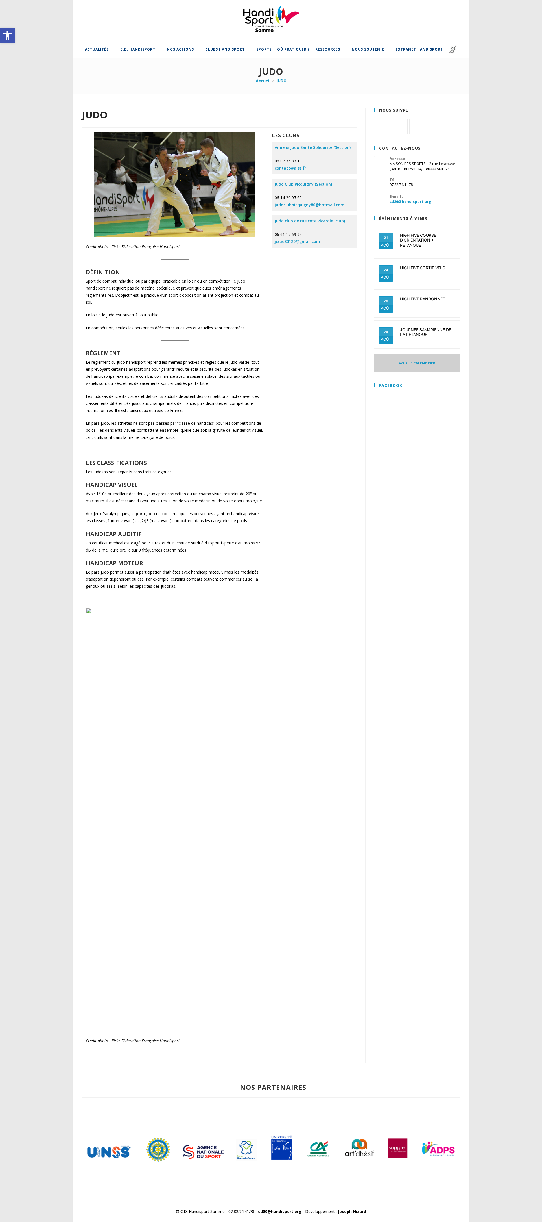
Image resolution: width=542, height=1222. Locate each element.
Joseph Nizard (352, 1211)
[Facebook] (400, 126)
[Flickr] (434, 126)
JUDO (281, 80)
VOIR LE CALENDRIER (417, 363)
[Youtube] (451, 126)
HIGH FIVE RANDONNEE (422, 298)
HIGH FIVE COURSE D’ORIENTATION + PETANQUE (418, 240)
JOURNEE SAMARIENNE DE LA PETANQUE (425, 332)
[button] (7, 35)
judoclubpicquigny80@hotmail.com (309, 204)
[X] (382, 126)
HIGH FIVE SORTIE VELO (422, 267)
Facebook (390, 385)
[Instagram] (417, 126)
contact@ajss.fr (290, 168)
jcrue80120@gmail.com (297, 241)
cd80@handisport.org (410, 201)
